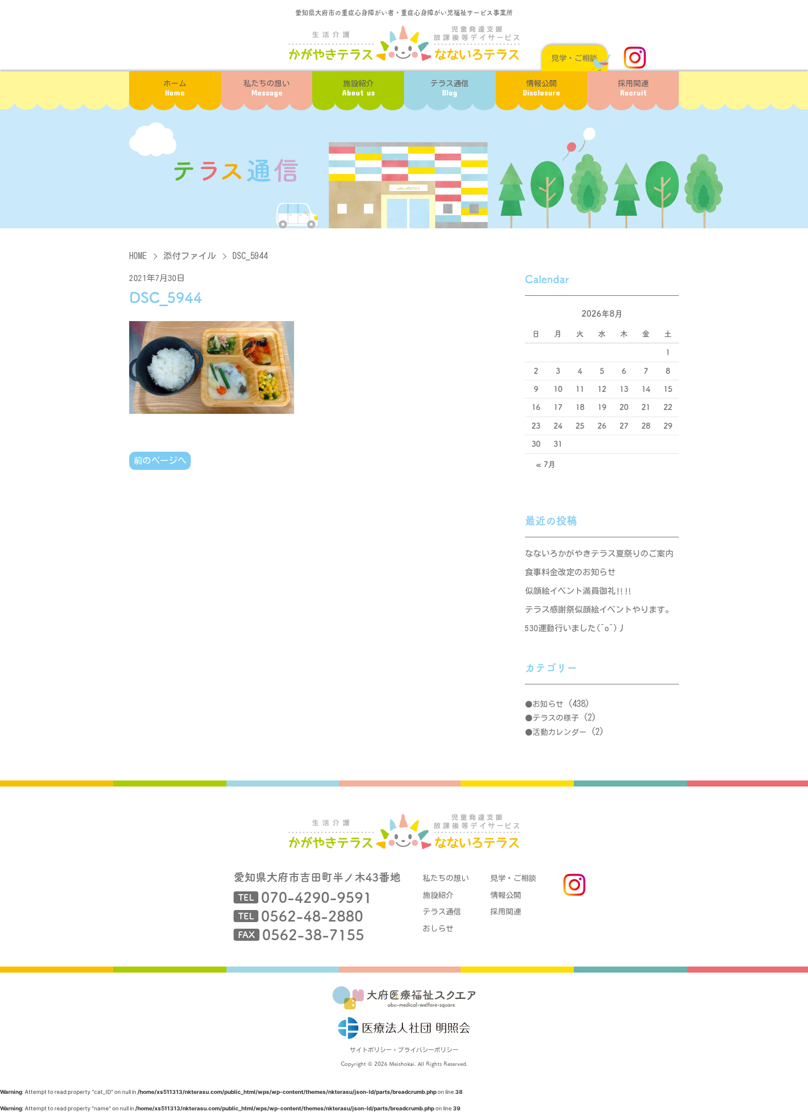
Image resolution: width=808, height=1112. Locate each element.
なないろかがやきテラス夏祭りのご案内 (599, 553)
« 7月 (546, 464)
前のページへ (160, 460)
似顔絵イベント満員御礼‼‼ (578, 591)
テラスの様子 (556, 718)
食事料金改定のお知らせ (570, 572)
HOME (138, 255)
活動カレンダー (559, 732)
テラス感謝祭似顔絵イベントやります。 (599, 609)
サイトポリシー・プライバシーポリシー (404, 1050)
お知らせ (548, 704)
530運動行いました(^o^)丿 (575, 628)
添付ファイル (189, 255)
